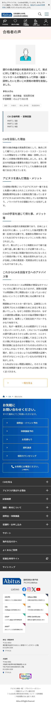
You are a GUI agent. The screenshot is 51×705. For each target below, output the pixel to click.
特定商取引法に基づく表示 (25, 696)
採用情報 (39, 694)
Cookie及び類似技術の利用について (21, 694)
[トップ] (4, 396)
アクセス (8, 650)
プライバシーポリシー (33, 688)
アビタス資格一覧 (16, 688)
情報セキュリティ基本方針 (25, 691)
